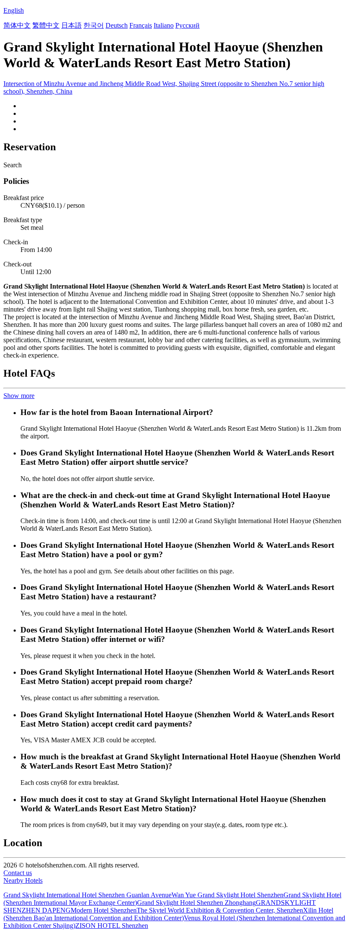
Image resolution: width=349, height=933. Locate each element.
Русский (187, 25)
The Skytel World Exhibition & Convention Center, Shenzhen (220, 910)
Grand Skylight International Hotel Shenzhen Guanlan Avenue (87, 895)
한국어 (93, 25)
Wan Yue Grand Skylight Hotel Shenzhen (227, 895)
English (13, 10)
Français (140, 25)
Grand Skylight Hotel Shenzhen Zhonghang (196, 902)
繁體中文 (46, 25)
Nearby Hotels (23, 880)
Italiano (164, 25)
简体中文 (17, 25)
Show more (18, 395)
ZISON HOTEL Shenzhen (111, 925)
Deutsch (117, 25)
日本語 (71, 25)
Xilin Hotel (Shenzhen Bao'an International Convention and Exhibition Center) (168, 914)
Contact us (17, 872)
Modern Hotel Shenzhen (104, 910)
